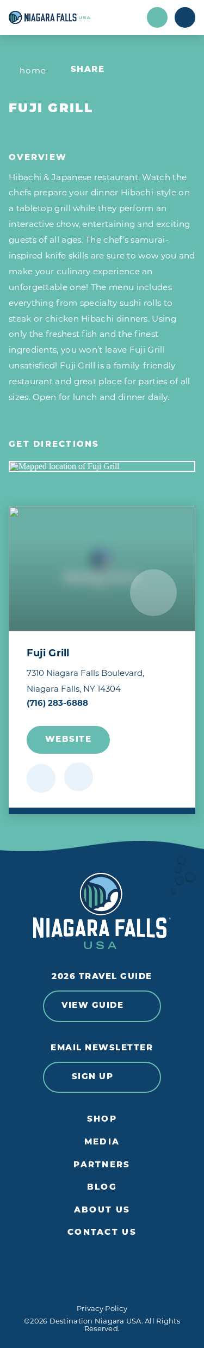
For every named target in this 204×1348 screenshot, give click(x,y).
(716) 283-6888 (57, 703)
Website (68, 740)
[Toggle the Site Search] (157, 17)
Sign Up (93, 1077)
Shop (102, 1120)
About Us (102, 1211)
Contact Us (102, 1233)
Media (102, 1142)
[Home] (74, 17)
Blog (102, 1188)
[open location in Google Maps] (102, 466)
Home (33, 70)
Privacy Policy (102, 1308)
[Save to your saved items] (41, 778)
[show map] (78, 776)
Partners (101, 1165)
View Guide (92, 1006)
